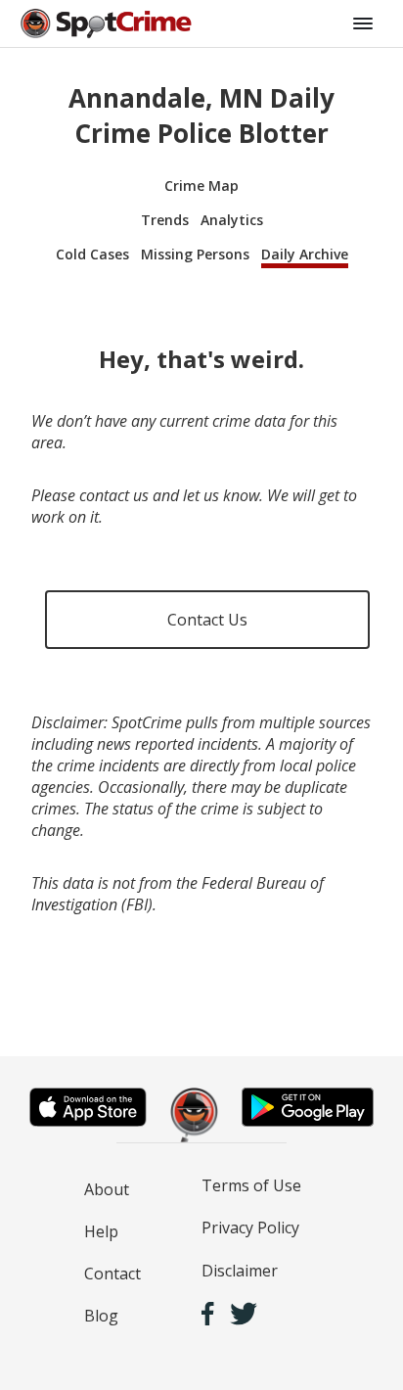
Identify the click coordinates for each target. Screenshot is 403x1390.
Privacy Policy (250, 1227)
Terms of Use (251, 1185)
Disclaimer (240, 1270)
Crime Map (201, 185)
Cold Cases (92, 254)
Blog (101, 1315)
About (106, 1189)
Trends (165, 219)
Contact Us (207, 619)
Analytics (232, 219)
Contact (112, 1273)
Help (101, 1231)
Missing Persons (195, 254)
